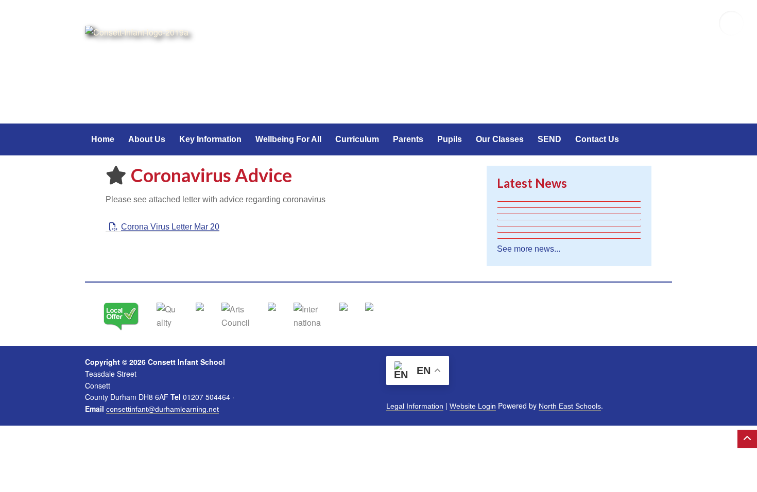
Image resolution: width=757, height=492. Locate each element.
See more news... (528, 248)
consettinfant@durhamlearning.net (162, 409)
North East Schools (570, 406)
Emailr (700, 23)
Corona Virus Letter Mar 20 (170, 226)
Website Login (473, 406)
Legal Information (414, 406)
